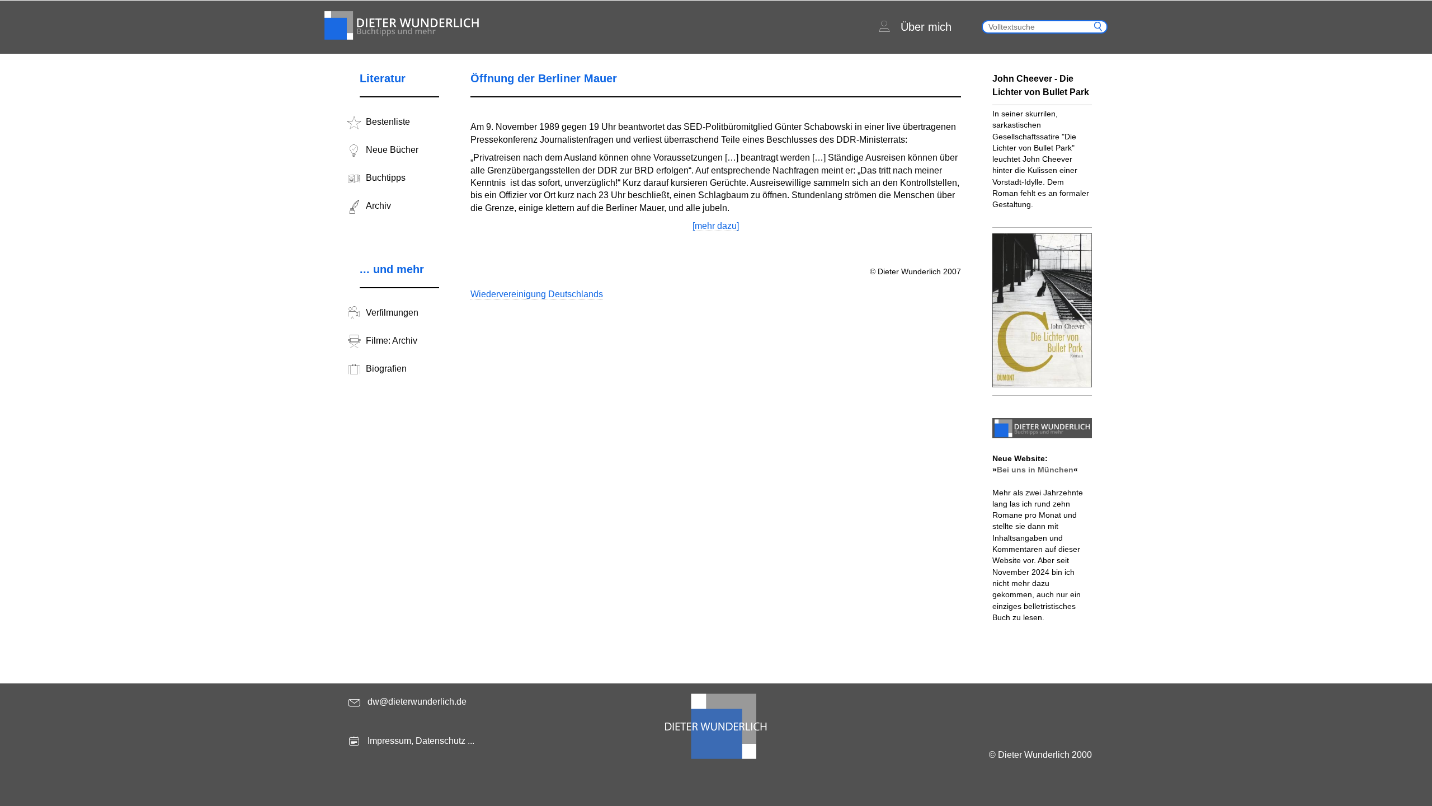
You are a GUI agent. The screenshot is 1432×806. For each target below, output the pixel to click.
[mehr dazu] (716, 226)
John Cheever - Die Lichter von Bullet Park (1040, 85)
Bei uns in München (1035, 469)
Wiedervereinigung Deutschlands (536, 294)
